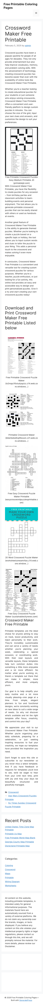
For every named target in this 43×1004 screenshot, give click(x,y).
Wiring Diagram (12, 881)
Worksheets (10, 885)
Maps (7, 873)
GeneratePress (25, 1000)
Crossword (13, 792)
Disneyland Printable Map (17, 846)
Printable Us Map (13, 834)
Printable (9, 877)
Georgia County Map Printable (19, 842)
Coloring (9, 865)
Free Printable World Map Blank (20, 838)
